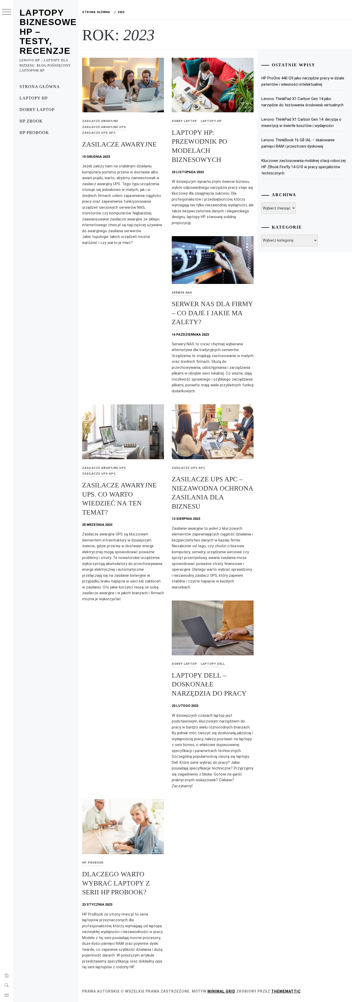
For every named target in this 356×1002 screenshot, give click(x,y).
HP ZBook (31, 121)
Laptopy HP (34, 98)
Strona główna (40, 86)
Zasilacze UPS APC (99, 133)
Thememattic (286, 991)
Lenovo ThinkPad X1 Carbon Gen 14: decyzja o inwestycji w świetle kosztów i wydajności (301, 122)
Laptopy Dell (213, 664)
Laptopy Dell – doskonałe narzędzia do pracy (210, 684)
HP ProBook (34, 132)
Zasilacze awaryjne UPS (104, 127)
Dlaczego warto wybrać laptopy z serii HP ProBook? (116, 883)
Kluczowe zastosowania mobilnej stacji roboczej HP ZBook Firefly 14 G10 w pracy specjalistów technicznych (303, 167)
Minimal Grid (221, 991)
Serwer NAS (182, 292)
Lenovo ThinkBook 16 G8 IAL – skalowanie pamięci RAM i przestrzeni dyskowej (298, 143)
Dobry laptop (37, 109)
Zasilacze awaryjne (100, 121)
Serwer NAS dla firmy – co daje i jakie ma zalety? (212, 313)
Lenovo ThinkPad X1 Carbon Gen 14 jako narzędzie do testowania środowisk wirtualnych (302, 101)
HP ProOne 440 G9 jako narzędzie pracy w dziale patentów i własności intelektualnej (302, 81)
